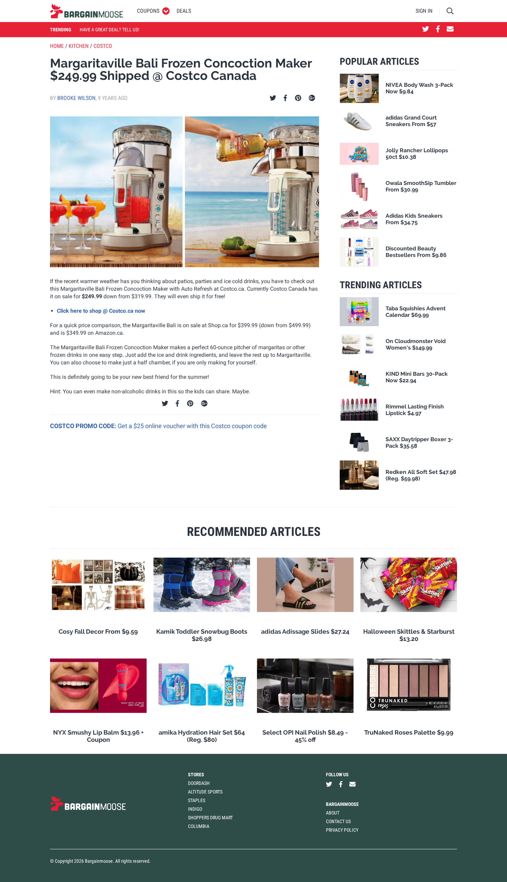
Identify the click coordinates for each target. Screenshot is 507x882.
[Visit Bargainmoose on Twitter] (426, 29)
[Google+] (312, 98)
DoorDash (199, 783)
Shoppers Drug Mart (210, 817)
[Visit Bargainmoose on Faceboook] (438, 29)
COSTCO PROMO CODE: (84, 425)
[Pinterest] (298, 98)
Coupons (148, 11)
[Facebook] (285, 98)
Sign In (424, 11)
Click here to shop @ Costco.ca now (101, 311)
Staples (196, 800)
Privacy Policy (342, 830)
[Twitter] (273, 98)
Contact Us (338, 821)
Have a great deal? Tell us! (109, 29)
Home (57, 46)
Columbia (198, 826)
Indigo (195, 809)
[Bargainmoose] (86, 11)
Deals (184, 11)
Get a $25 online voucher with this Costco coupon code (192, 425)
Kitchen (79, 46)
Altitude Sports (205, 792)
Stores (196, 774)
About (332, 813)
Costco (102, 46)
